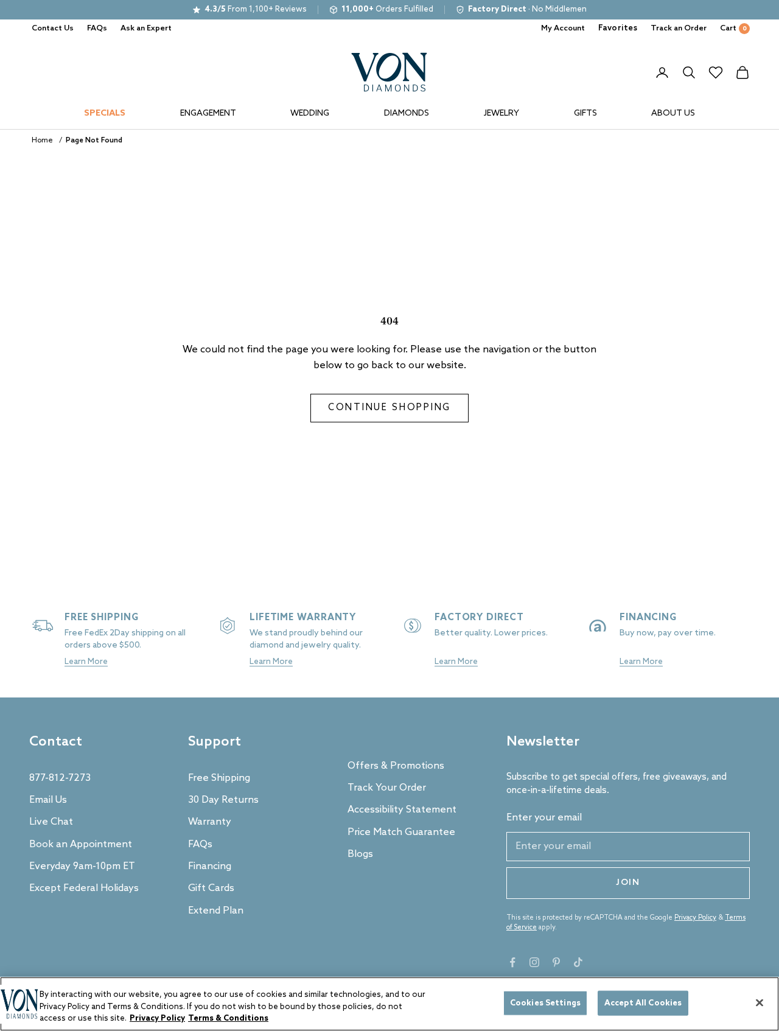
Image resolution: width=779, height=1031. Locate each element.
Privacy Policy (695, 918)
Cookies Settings (545, 1002)
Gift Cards (211, 888)
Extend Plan (215, 911)
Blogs (360, 854)
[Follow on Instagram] (534, 962)
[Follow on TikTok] (578, 962)
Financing (209, 866)
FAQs (97, 28)
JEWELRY (501, 113)
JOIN (628, 883)
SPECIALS (104, 113)
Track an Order (679, 28)
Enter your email (544, 817)
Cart (733, 28)
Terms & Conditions (228, 1018)
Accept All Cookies (643, 1002)
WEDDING (309, 113)
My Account (563, 28)
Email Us (48, 800)
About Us (673, 113)
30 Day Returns (223, 800)
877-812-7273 (60, 778)
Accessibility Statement (402, 810)
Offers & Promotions (396, 766)
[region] (389, 1004)
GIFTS (585, 113)
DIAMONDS (406, 113)
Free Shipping (219, 778)
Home (42, 140)
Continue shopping (389, 407)
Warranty (209, 822)
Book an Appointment (80, 844)
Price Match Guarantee (401, 832)
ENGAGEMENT (208, 113)
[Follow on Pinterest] (556, 962)
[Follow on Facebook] (512, 962)
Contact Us (53, 28)
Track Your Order (387, 788)
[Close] (759, 1002)
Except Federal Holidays (84, 888)
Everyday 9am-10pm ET (82, 866)
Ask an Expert (146, 28)
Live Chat (51, 822)
